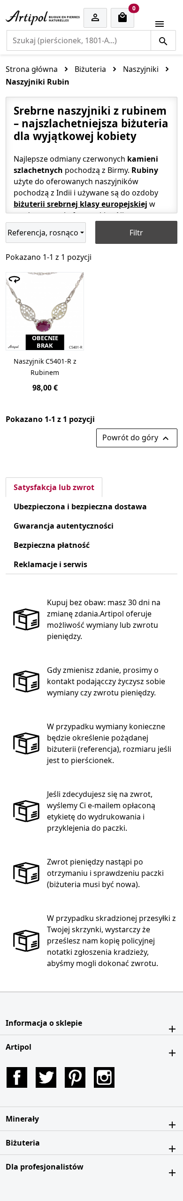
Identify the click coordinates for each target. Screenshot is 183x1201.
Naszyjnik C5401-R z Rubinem (45, 367)
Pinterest (75, 1077)
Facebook (17, 1077)
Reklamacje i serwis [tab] (50, 564)
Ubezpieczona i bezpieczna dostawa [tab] (80, 506)
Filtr (136, 232)
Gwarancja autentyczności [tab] (64, 526)
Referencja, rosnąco (43, 232)
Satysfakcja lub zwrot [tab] (54, 487)
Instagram (104, 1077)
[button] (91, 1023)
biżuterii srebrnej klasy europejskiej (80, 204)
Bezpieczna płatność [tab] (52, 545)
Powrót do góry (136, 438)
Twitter (46, 1077)
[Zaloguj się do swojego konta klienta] (95, 18)
